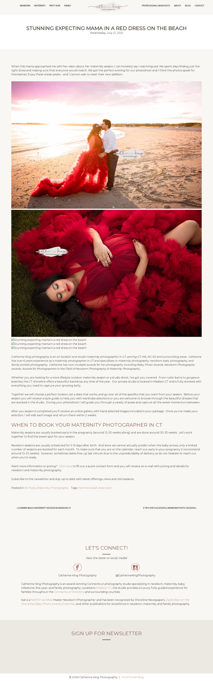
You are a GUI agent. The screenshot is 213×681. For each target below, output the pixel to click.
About (177, 5)
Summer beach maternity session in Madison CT (44, 507)
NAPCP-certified (42, 600)
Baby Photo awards (48, 604)
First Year (54, 5)
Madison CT (103, 588)
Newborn (25, 5)
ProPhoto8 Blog (133, 677)
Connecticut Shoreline (69, 592)
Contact (199, 5)
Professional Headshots (156, 5)
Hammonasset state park (95, 488)
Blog (188, 5)
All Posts (30, 488)
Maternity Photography (52, 488)
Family (67, 5)
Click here (65, 466)
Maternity (39, 5)
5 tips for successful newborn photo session (169, 507)
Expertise (68, 604)
